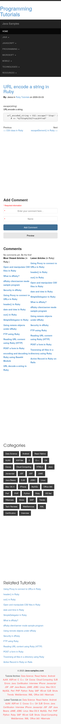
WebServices (28, 506)
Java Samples (10, 23)
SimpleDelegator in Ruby (15, 319)
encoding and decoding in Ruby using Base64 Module (16, 357)
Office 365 (48, 486)
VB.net (48, 493)
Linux (43, 480)
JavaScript (8, 43)
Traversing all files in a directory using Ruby (23, 656)
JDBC (32, 480)
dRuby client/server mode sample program (23, 625)
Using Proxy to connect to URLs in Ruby (22, 588)
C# (46, 460)
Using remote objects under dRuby (19, 630)
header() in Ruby (11, 304)
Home (5, 31)
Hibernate (9, 499)
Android (26, 453)
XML (42, 506)
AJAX (8, 460)
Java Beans (10, 480)
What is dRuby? (11, 275)
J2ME (40, 473)
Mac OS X (10, 486)
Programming (10, 49)
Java (5, 37)
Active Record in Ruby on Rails (17, 661)
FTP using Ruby (11, 334)
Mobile (6, 60)
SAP (32, 499)
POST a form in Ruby (13, 348)
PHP (16, 493)
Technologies (10, 66)
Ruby (37, 493)
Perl (7, 493)
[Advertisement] (30, 164)
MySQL (35, 486)
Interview (25, 513)
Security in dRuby (12, 290)
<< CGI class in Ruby (13, 130)
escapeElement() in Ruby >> (44, 130)
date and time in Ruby (14, 309)
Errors (7, 683)
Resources (8, 72)
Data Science (11, 453)
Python (27, 493)
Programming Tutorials (16, 11)
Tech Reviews (11, 506)
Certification (10, 513)
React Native (40, 453)
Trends (42, 499)
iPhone (23, 486)
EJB (23, 480)
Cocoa (8, 466)
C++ (37, 460)
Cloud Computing (23, 466)
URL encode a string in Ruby (26, 88)
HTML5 (40, 466)
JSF (21, 473)
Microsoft (8, 54)
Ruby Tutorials (22, 97)
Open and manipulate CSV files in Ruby (21, 604)
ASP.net (19, 460)
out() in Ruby (10, 314)
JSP (31, 473)
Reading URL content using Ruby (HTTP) (22, 646)
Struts (21, 499)
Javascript (9, 473)
